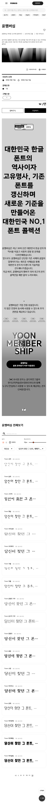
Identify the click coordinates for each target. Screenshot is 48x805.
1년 (7, 89)
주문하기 (35, 111)
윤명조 (13, 15)
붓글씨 (27, 15)
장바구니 (13, 111)
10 (26, 775)
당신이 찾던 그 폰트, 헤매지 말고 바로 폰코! (32, 449)
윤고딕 (6, 15)
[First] (15, 775)
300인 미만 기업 (10, 80)
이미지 (13, 442)
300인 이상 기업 (26, 80)
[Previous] (18, 775)
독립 (20, 15)
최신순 (6, 449)
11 (29, 775)
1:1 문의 (42, 798)
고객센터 (42, 790)
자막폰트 (35, 15)
